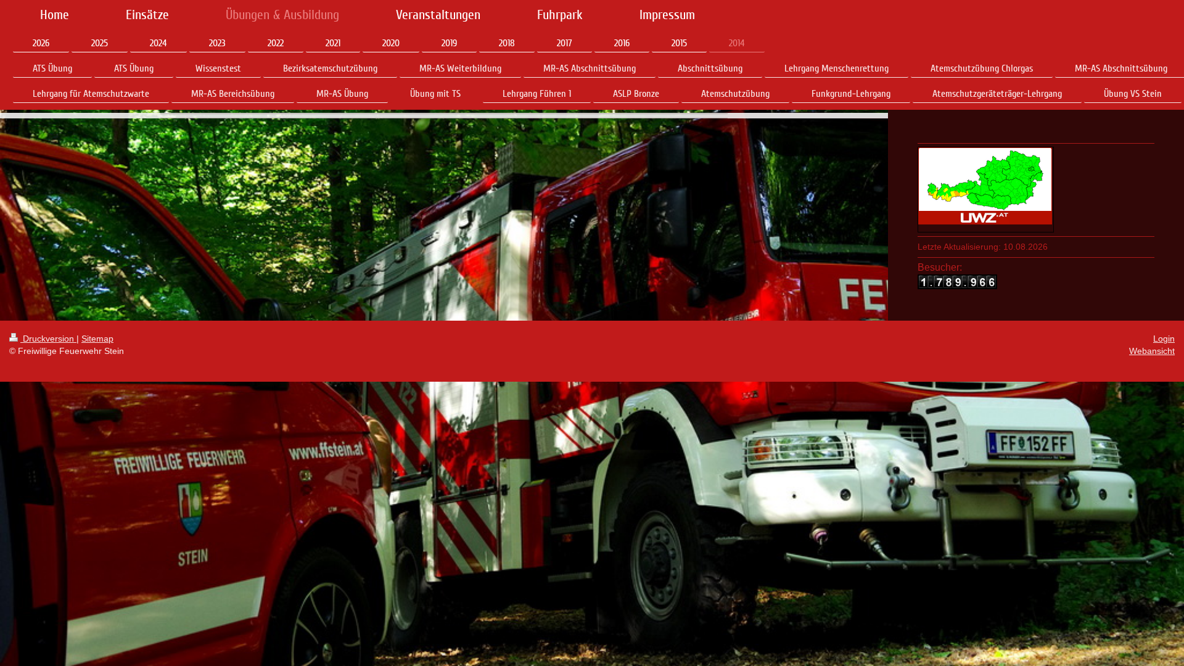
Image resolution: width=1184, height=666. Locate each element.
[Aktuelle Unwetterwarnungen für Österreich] (985, 185)
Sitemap (97, 338)
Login (1164, 338)
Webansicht (1152, 351)
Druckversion (48, 338)
